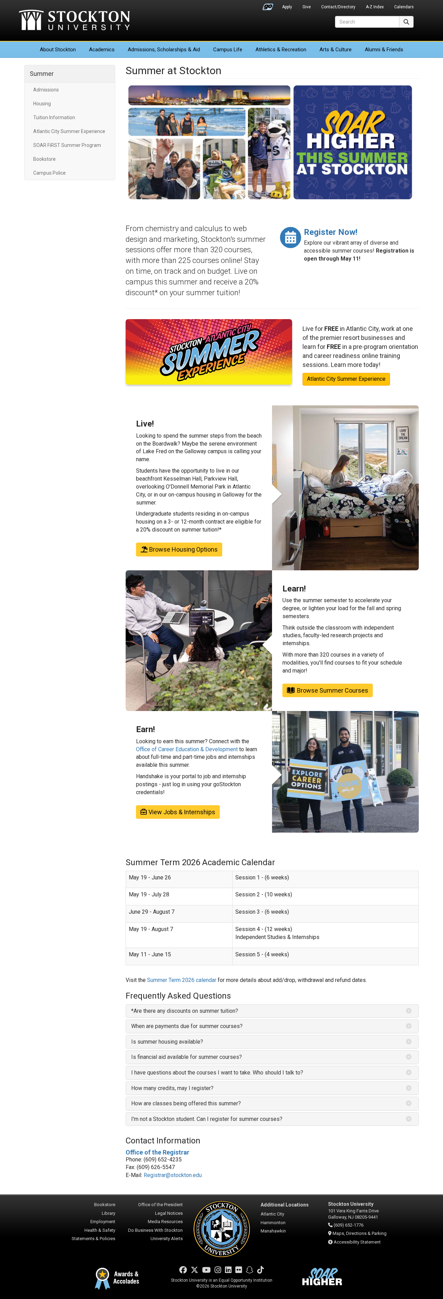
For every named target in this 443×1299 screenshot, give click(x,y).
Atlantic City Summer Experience (69, 131)
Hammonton (273, 1222)
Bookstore (44, 159)
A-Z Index (375, 7)
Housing (42, 103)
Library (108, 1213)
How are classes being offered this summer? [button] (186, 1103)
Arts (335, 49)
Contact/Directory (338, 7)
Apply (287, 7)
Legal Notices (169, 1213)
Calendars (404, 7)
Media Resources (165, 1221)
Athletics (280, 49)
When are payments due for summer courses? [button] (187, 1026)
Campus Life (227, 49)
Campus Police (49, 173)
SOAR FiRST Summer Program (67, 145)
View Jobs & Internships (181, 812)
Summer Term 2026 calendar (181, 980)
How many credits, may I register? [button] (173, 1088)
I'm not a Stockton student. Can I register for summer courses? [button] (206, 1119)
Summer (42, 73)
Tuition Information (54, 117)
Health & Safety (99, 1230)
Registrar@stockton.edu (173, 1175)
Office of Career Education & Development (187, 749)
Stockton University (74, 21)
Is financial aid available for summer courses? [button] (186, 1057)
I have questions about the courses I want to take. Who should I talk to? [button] (217, 1072)
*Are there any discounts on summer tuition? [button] (184, 1011)
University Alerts (167, 1238)
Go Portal (267, 5)
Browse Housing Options (183, 549)
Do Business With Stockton (155, 1230)
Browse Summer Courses (332, 690)
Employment (102, 1221)
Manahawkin (273, 1231)
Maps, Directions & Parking (360, 1233)
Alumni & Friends (384, 49)
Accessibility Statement (357, 1242)
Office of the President (160, 1204)
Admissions (164, 49)
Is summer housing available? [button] (167, 1041)
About (58, 49)
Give (306, 7)
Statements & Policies (93, 1238)
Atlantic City (272, 1214)
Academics (102, 49)
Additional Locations (285, 1205)
